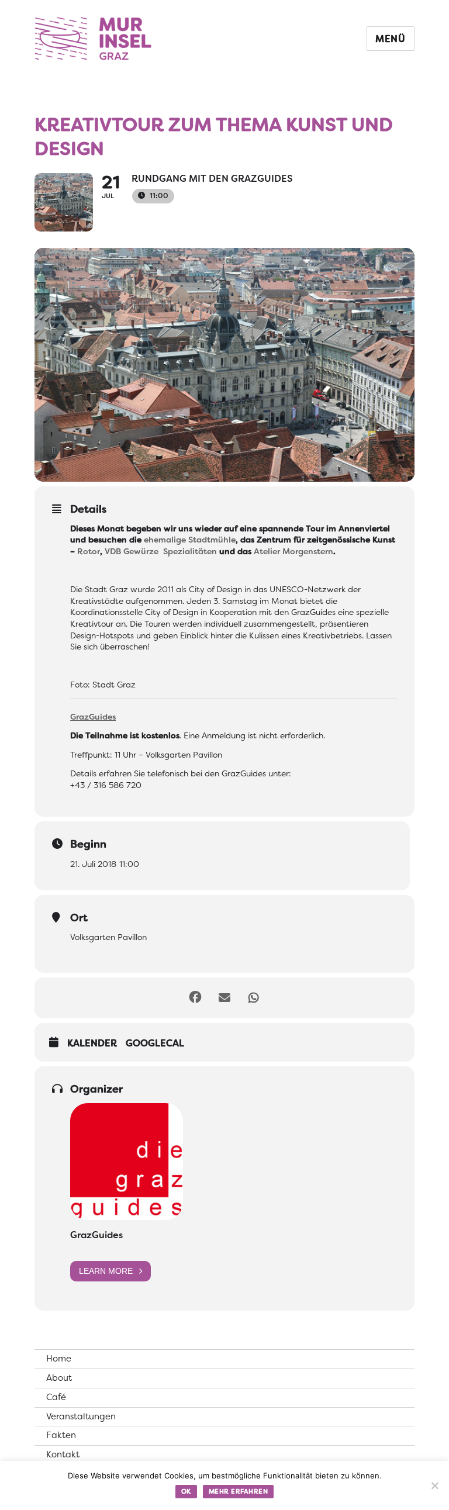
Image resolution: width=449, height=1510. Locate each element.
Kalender (92, 1043)
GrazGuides (96, 1235)
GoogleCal (155, 1043)
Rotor (88, 551)
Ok (186, 1491)
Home (58, 1358)
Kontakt (63, 1454)
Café (56, 1397)
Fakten (61, 1435)
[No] (434, 1485)
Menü (390, 39)
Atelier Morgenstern (293, 551)
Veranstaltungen (81, 1416)
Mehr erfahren (238, 1491)
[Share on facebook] (195, 998)
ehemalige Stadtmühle (190, 539)
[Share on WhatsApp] (253, 998)
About (59, 1378)
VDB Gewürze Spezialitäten (161, 551)
